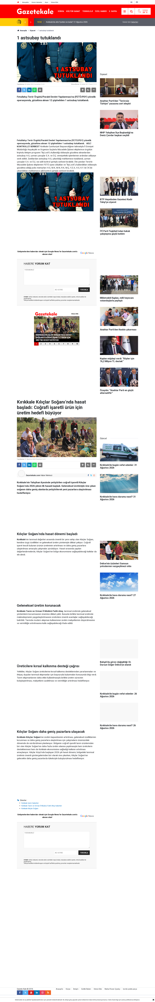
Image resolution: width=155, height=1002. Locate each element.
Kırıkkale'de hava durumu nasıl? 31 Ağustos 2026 (65, 22)
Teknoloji (87, 11)
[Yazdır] (40, 90)
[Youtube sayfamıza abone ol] (31, 992)
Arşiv (46, 2)
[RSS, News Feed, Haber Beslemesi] (48, 992)
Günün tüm (130, 22)
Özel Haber (101, 11)
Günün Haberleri (37, 2)
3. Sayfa (113, 11)
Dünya (61, 11)
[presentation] (25, 22)
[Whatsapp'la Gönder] (34, 90)
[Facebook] (19, 90)
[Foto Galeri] (137, 2)
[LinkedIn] (29, 90)
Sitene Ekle (54, 2)
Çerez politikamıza (127, 1000)
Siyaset (32, 30)
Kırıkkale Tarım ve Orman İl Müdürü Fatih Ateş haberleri (41, 806)
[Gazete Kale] (35, 11)
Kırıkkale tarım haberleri (30, 803)
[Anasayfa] (18, 2)
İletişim (75, 989)
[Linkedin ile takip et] (37, 992)
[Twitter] (24, 90)
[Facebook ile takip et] (88, 475)
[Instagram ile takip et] (94, 475)
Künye (68, 989)
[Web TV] (131, 2)
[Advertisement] (8, 60)
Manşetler (25, 2)
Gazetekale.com (33, 475)
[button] (82, 90)
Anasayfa (23, 30)
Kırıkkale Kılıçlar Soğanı (29, 808)
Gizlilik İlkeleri (86, 989)
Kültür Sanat (73, 11)
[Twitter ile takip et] (91, 475)
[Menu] (125, 11)
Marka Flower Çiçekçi (112, 989)
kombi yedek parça (130, 989)
